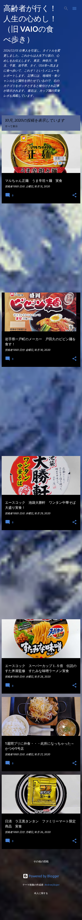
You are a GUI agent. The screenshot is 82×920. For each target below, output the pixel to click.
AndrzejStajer (52, 884)
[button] (74, 195)
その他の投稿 (41, 861)
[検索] (66, 8)
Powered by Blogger (43, 876)
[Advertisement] (41, 248)
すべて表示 (11, 126)
